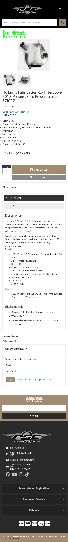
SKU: (4, 115)
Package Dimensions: (21, 320)
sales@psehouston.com (22, 460)
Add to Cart (41, 169)
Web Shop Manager (13, 538)
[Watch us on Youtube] (14, 475)
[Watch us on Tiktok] (27, 475)
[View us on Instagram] (21, 475)
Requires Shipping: (20, 312)
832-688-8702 (17, 448)
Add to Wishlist (41, 177)
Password (11, 371)
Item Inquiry (12, 186)
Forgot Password (43, 379)
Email (8, 365)
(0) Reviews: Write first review (17, 111)
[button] (34, 22)
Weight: (15, 316)
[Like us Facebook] (8, 475)
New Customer (24, 379)
